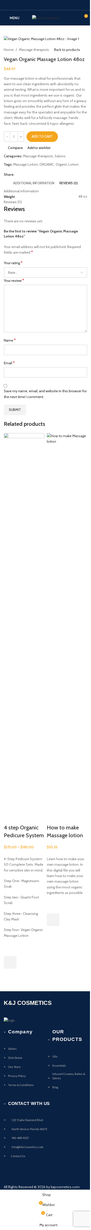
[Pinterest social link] (58, 5)
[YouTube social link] (52, 5)
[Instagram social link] (45, 5)
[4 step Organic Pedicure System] (24, 621)
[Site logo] (45, 17)
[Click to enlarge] (13, 32)
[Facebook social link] (33, 5)
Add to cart (42, 136)
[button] (53, 919)
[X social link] (39, 5)
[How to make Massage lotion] (67, 621)
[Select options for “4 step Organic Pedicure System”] (10, 962)
